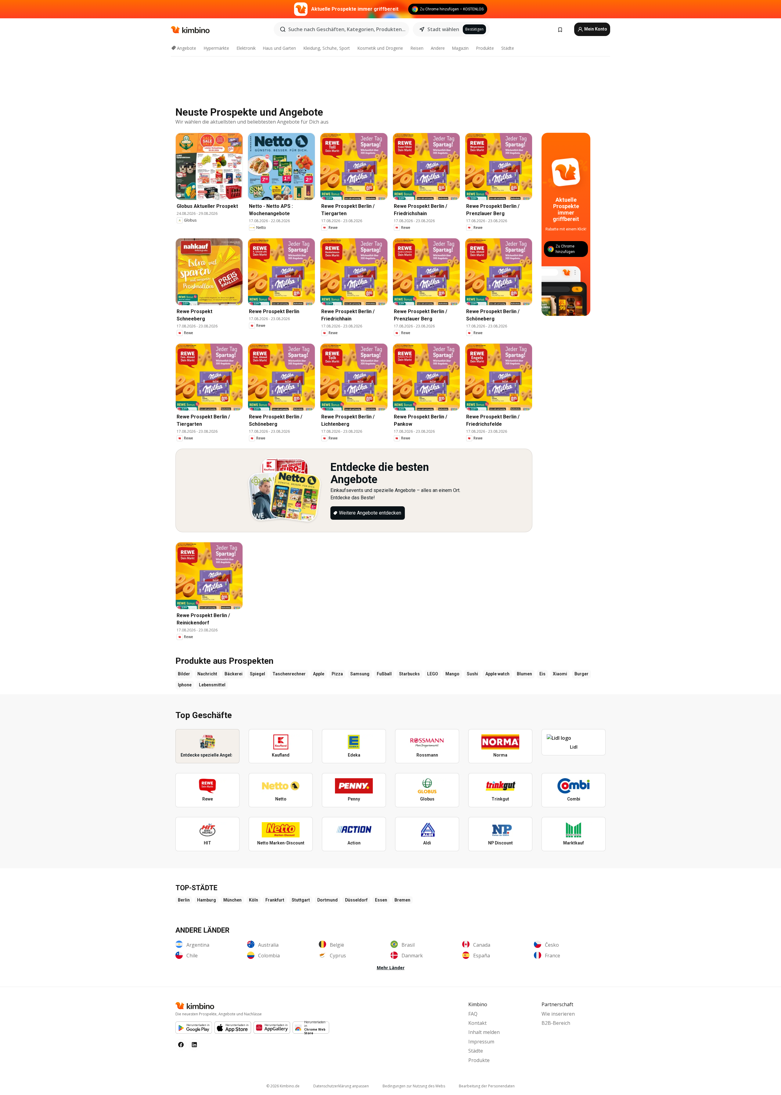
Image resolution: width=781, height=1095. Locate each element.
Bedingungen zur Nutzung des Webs (414, 1086)
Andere (438, 48)
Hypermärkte (216, 48)
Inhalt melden (484, 1032)
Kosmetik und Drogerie (380, 48)
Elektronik (246, 48)
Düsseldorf (356, 900)
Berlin (184, 900)
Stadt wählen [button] (443, 29)
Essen (381, 900)
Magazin (460, 48)
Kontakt (477, 1023)
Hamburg (206, 900)
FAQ (472, 1013)
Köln (253, 900)
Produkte (485, 48)
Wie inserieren (558, 1013)
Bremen (402, 900)
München (232, 900)
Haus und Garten (279, 48)
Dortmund (327, 900)
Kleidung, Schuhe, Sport (326, 48)
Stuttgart (301, 900)
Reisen (416, 48)
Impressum (481, 1041)
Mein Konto (595, 29)
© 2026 (283, 1086)
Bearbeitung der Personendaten (487, 1086)
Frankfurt (274, 900)
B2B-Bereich (556, 1023)
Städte (507, 48)
